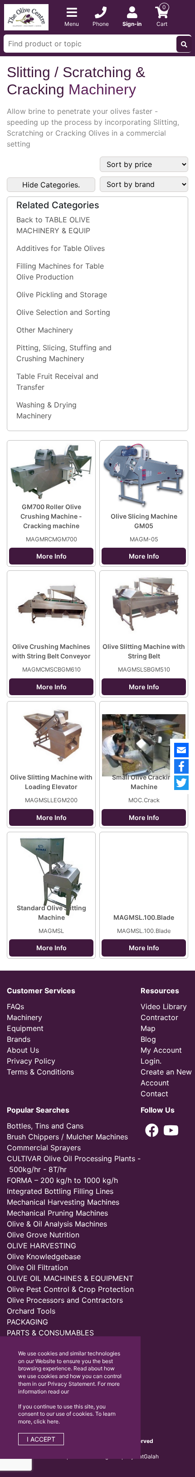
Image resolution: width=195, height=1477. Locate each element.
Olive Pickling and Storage (61, 294)
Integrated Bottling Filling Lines (60, 1191)
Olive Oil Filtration (37, 1267)
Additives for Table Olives (60, 248)
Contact (154, 1093)
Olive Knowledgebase (44, 1256)
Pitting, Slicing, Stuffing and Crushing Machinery (64, 353)
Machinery (24, 1017)
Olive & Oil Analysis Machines (57, 1223)
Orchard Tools (31, 1310)
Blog (148, 1039)
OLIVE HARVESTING (41, 1245)
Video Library (164, 1006)
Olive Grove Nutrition (43, 1234)
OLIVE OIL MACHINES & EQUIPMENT (70, 1278)
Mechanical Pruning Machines (57, 1212)
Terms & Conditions (40, 1071)
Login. (151, 1060)
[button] (152, 1130)
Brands (18, 1039)
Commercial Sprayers (44, 1147)
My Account (161, 1050)
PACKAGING (27, 1321)
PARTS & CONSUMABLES (50, 1332)
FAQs (15, 1006)
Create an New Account (166, 1077)
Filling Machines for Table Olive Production (60, 271)
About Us (23, 1050)
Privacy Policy (31, 1060)
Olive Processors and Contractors (65, 1300)
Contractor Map (159, 1023)
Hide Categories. (51, 184)
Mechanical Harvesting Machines (63, 1202)
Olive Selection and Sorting (63, 312)
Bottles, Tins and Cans (45, 1125)
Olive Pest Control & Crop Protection (70, 1289)
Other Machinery (44, 329)
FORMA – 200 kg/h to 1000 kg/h (62, 1180)
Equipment (25, 1028)
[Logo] (26, 16)
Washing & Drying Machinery (46, 410)
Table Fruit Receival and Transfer (57, 382)
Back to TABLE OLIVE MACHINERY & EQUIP (53, 225)
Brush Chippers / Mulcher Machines (67, 1136)
